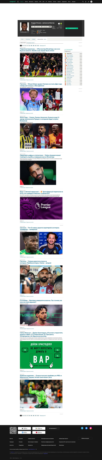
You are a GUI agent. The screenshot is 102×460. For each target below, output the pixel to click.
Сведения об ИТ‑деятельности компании (67, 441)
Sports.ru (12, 452)
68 (33, 45)
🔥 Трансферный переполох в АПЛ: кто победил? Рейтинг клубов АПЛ (41, 192)
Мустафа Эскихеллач (70, 72)
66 (38, 45)
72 (25, 45)
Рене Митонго (69, 81)
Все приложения (52, 428)
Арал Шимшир (70, 65)
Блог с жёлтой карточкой (29, 192)
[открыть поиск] (83, 1)
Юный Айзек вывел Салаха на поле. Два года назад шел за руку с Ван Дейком (41, 85)
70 (29, 45)
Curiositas (24, 300)
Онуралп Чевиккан (70, 56)
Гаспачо (23, 84)
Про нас (11, 438)
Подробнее (45, 453)
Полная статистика (53, 28)
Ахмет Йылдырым (70, 55)
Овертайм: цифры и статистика (31, 155)
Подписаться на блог (29, 113)
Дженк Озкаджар (70, 59)
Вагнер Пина (70, 58)
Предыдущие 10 (43, 45)
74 (20, 45)
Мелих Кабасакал (70, 68)
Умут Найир (69, 83)
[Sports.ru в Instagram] (90, 428)
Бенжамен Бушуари (70, 66)
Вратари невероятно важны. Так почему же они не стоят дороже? (41, 301)
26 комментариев (23, 328)
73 (22, 45)
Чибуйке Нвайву (69, 77)
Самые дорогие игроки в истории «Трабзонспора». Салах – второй (35, 262)
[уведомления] (85, 1)
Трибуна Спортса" (31, 438)
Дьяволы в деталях (27, 376)
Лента (22, 39)
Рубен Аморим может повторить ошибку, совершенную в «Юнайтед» (40, 156)
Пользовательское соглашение (47, 438)
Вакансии (21, 438)
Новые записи (23, 42)
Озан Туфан (69, 74)
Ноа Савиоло (69, 78)
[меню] (18, 1)
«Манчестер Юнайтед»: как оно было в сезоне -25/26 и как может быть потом (40, 50)
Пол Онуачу (69, 80)
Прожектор (30, 445)
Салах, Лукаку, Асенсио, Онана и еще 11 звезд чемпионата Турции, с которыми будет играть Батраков (39, 119)
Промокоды (61, 445)
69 (31, 45)
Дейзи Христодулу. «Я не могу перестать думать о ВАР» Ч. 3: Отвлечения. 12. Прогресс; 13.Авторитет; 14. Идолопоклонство (41, 334)
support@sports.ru (31, 449)
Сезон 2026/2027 (53, 26)
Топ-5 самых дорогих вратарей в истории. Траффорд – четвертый (39, 228)
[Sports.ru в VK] (86, 428)
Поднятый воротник (27, 49)
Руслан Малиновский (70, 75)
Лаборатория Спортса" (63, 438)
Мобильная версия (85, 438)
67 (35, 45)
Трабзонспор (40, 32)
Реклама (20, 441)
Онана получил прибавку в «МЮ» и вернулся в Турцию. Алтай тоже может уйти (41, 376)
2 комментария (22, 113)
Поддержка (21, 445)
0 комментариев (23, 222)
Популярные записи (30, 42)
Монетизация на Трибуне (33, 441)
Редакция (12, 441)
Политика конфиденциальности (47, 441)
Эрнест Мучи (69, 84)
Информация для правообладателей (48, 445)
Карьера (33, 39)
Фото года (24, 117)
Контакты (12, 445)
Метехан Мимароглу (70, 69)
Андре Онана (69, 53)
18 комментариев (23, 151)
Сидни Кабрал (70, 62)
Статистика (28, 39)
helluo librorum (25, 333)
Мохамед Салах (69, 71)
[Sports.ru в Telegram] (82, 428)
